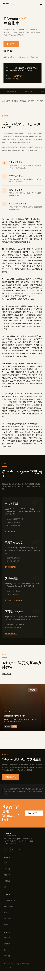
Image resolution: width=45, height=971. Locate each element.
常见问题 (7, 956)
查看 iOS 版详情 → (11, 567)
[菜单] (41, 4)
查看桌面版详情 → (11, 531)
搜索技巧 (7, 944)
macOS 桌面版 (9, 906)
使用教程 (7, 881)
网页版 (6, 924)
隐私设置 (7, 950)
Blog (5, 887)
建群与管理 (7, 938)
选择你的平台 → (33, 813)
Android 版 (7, 918)
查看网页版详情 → (11, 633)
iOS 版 (6, 912)
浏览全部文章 (6, 674)
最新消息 (7, 869)
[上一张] (5, 738)
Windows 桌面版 (9, 900)
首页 (5, 863)
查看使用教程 (8, 51)
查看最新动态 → (10, 777)
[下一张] (12, 738)
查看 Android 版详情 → (13, 600)
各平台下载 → (11, 44)
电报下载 (7, 875)
